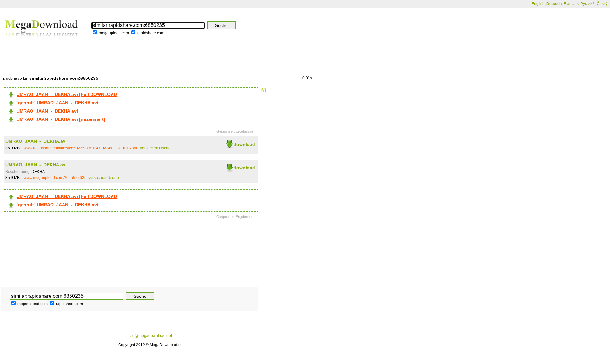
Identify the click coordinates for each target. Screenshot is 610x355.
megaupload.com (114, 33)
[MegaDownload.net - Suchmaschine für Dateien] (42, 41)
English (538, 4)
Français (571, 4)
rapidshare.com (150, 33)
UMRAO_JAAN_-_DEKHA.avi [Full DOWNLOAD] (68, 94)
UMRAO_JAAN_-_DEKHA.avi (47, 110)
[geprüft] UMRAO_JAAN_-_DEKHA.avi (57, 102)
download (244, 144)
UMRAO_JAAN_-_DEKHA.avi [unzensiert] (61, 119)
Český (602, 4)
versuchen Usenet (156, 148)
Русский (587, 4)
